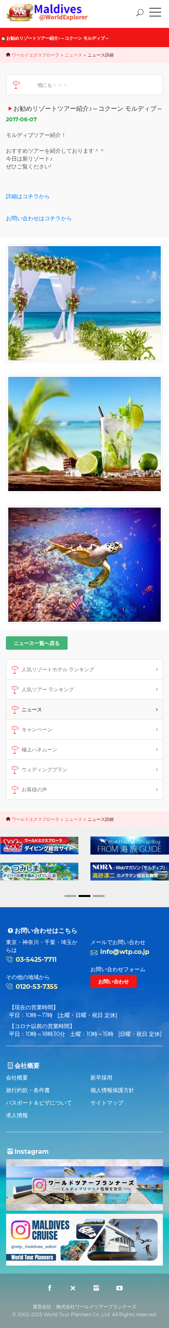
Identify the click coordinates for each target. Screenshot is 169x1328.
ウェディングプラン (45, 769)
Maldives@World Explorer (52, 12)
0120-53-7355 (37, 986)
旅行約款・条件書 (28, 1090)
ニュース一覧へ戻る (37, 643)
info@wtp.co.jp (124, 951)
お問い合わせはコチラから (39, 218)
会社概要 (17, 1077)
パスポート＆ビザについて (39, 1102)
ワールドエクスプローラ (35, 55)
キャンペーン (37, 729)
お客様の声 (34, 789)
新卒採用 (101, 1077)
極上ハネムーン (39, 749)
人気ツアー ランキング (48, 689)
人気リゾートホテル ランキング (58, 669)
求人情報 (17, 1115)
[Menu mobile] (155, 14)
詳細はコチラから (28, 196)
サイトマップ (106, 1102)
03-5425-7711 (36, 959)
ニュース (73, 55)
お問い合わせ (113, 981)
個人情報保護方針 (112, 1090)
